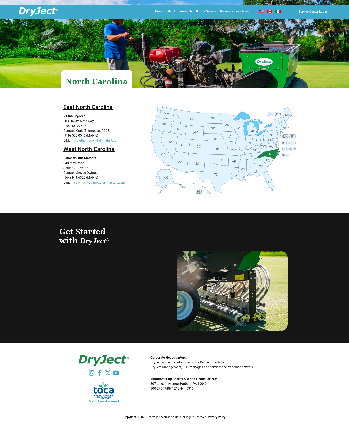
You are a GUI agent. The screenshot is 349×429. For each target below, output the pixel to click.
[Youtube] (116, 373)
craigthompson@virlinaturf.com (96, 140)
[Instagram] (92, 373)
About (171, 11)
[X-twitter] (108, 373)
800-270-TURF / (162, 388)
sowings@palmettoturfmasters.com (99, 182)
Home (159, 11)
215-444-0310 (184, 388)
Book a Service (206, 11)
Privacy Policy (216, 417)
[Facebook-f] (100, 373)
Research (185, 11)
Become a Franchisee (234, 11)
